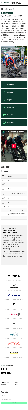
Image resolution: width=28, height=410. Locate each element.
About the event (18, 380)
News (2, 386)
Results (3, 380)
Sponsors (17, 377)
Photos (16, 384)
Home (2, 377)
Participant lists (5, 382)
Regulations (4, 384)
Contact (16, 382)
